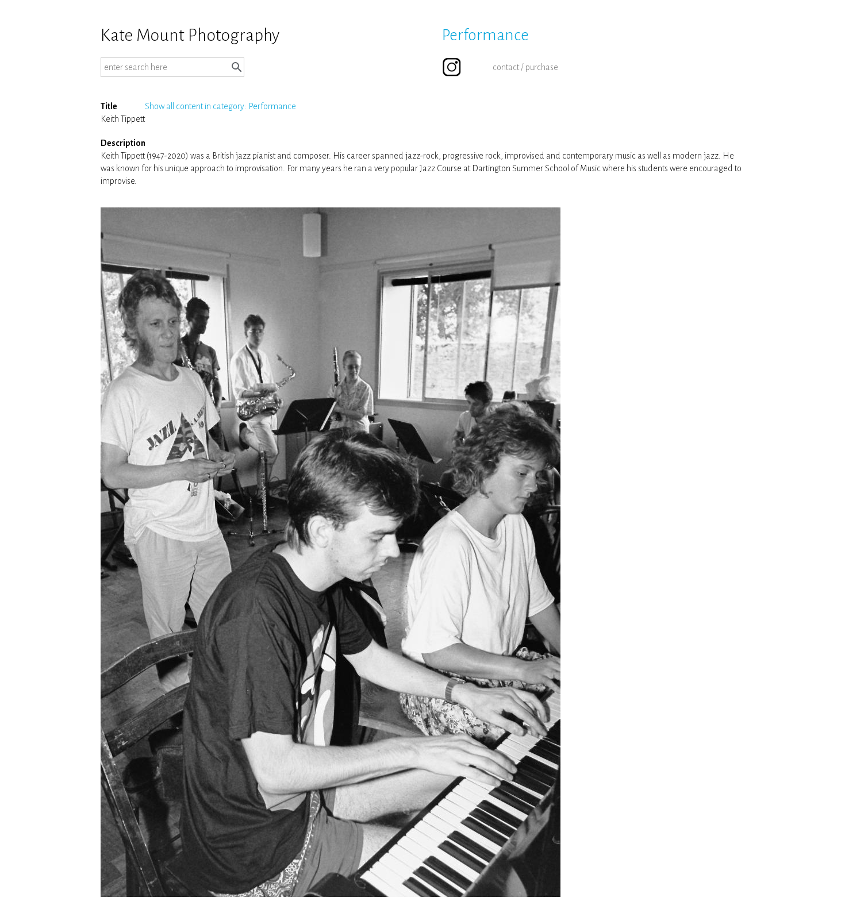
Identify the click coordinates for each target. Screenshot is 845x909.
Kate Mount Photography (190, 35)
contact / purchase (525, 67)
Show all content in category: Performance (220, 106)
